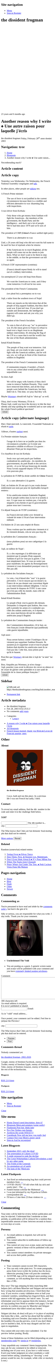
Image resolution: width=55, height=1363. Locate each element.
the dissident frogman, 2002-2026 (16, 1057)
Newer (10, 889)
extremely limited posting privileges (31, 971)
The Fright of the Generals (18, 1163)
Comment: (5, 976)
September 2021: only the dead (20, 1151)
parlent (20, 431)
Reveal (17, 838)
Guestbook (26, 1135)
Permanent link (13, 694)
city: (3, 826)
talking (33, 188)
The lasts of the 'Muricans (18, 1169)
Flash (9, 884)
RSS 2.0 (5, 1080)
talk (35, 183)
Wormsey (12, 396)
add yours (24, 711)
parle (11, 426)
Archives (20, 1132)
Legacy (15, 718)
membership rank (8, 1340)
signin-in (24, 1340)
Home (9, 879)
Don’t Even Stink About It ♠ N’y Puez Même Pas (29, 859)
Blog (9, 881)
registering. (36, 1340)
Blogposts (26, 1125)
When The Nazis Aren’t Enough (21, 862)
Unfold (4, 412)
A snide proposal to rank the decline (23, 1156)
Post (10, 1041)
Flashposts (20, 1127)
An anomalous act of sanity (19, 1166)
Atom (11, 1080)
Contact (23, 1138)
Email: (31, 1008)
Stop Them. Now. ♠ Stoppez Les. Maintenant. (27, 857)
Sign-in (19, 1140)
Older (9, 886)
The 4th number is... (37, 823)
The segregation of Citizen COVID (22, 1153)
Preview (11, 1038)
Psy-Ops (19, 1130)
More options (7, 838)
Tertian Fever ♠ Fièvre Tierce (20, 854)
